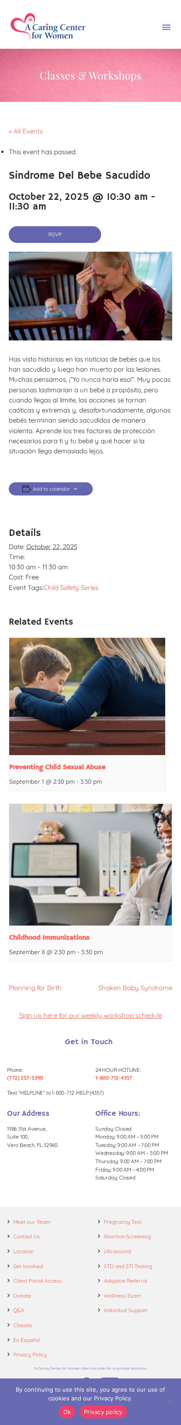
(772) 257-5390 (25, 1077)
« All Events (26, 131)
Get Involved (28, 1266)
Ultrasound (117, 1251)
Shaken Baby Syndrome (135, 988)
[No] (170, 1401)
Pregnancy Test (122, 1222)
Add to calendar (51, 489)
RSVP (55, 234)
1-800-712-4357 (113, 1077)
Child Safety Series (70, 587)
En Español (26, 1340)
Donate (22, 1295)
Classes (22, 1325)
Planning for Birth (35, 988)
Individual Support (126, 1310)
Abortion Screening (127, 1236)
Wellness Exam (122, 1295)
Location (23, 1251)
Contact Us (26, 1236)
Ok (67, 1411)
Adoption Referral (125, 1280)
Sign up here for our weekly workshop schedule (90, 1015)
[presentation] (87, 696)
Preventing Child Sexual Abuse (57, 767)
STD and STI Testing (128, 1266)
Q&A (18, 1310)
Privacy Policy (30, 1354)
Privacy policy (103, 1411)
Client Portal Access (37, 1280)
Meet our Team (31, 1222)
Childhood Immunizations (49, 937)
